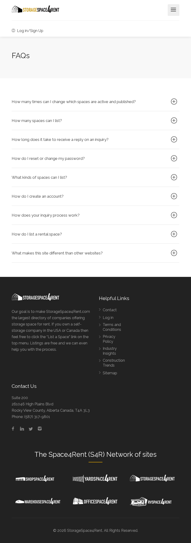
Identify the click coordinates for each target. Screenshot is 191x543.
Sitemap (110, 373)
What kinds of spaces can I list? (39, 177)
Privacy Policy (109, 339)
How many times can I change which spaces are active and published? (74, 101)
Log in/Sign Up (29, 31)
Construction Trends (114, 363)
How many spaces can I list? (37, 120)
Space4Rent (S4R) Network (90, 454)
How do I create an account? (38, 196)
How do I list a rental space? (37, 234)
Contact (110, 310)
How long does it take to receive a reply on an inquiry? (60, 139)
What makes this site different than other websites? (57, 253)
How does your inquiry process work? (46, 215)
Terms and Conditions (112, 327)
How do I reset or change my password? (48, 158)
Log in (108, 317)
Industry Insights (110, 351)
